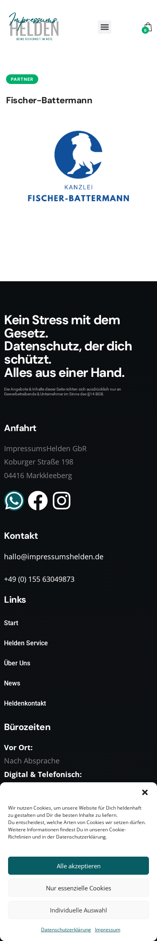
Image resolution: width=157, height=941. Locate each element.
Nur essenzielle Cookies (78, 888)
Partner (22, 79)
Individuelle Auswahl (78, 910)
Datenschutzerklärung (66, 929)
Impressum (107, 929)
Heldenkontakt (25, 703)
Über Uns (17, 663)
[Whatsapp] (14, 501)
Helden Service (26, 643)
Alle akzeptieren (79, 866)
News (12, 683)
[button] (145, 792)
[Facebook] (38, 501)
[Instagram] (62, 501)
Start (11, 623)
